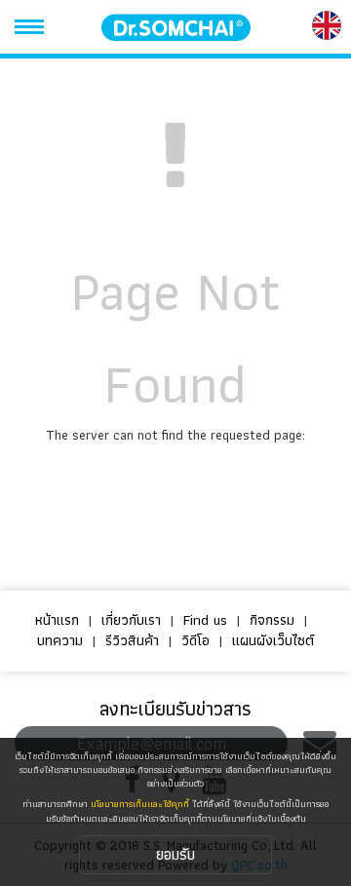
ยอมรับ (175, 854)
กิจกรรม (272, 620)
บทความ (60, 640)
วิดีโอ (195, 640)
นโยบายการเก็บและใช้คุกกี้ (140, 803)
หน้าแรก (57, 620)
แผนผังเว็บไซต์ (273, 640)
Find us (205, 620)
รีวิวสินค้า (132, 640)
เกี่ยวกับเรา (131, 620)
